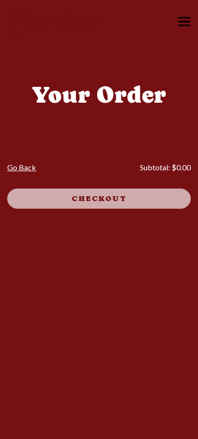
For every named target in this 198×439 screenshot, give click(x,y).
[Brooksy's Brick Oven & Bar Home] (53, 21)
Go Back (21, 167)
